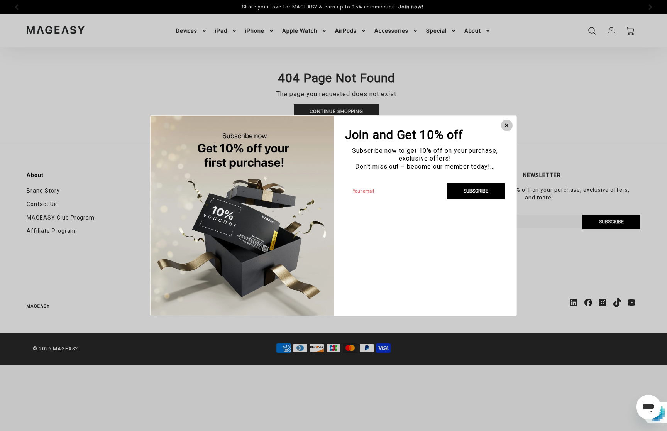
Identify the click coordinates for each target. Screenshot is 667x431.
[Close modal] (507, 125)
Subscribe (476, 190)
